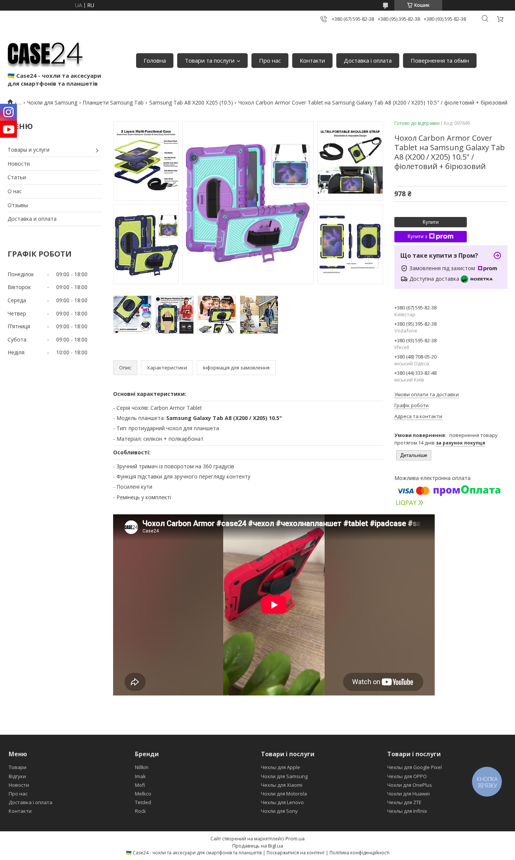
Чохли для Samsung (52, 102)
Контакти (312, 60)
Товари (17, 767)
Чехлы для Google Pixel (414, 767)
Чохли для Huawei (408, 793)
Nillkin (142, 767)
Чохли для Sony (279, 811)
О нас (15, 191)
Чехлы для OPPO (407, 776)
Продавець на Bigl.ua (257, 845)
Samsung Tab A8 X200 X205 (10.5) (191, 102)
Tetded (143, 802)
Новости (19, 163)
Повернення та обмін (440, 60)
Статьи (17, 177)
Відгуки (17, 776)
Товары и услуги (28, 149)
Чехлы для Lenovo (282, 802)
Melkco (143, 793)
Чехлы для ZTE (404, 802)
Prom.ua (295, 838)
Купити (430, 222)
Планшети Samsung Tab (113, 102)
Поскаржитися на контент (296, 852)
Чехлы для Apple (280, 767)
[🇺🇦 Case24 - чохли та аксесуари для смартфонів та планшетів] (45, 53)
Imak (140, 776)
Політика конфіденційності (359, 852)
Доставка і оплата (368, 60)
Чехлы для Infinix (407, 811)
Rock (140, 811)
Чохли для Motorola (284, 793)
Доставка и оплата (32, 218)
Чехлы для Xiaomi (281, 785)
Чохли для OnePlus (409, 785)
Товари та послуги (210, 60)
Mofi (140, 785)
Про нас (270, 60)
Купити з (417, 236)
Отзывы (18, 205)
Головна (155, 60)
